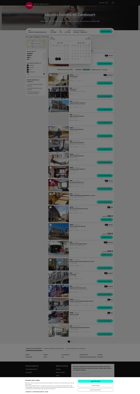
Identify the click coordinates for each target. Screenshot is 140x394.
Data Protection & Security (38, 391)
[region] (70, 385)
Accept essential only (95, 389)
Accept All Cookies (95, 381)
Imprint (46, 391)
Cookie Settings (96, 385)
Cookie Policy (28, 391)
